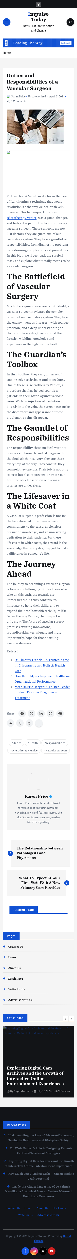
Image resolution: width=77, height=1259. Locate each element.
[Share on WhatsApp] (50, 713)
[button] (66, 1019)
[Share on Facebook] (22, 713)
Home (7, 53)
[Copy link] (39, 723)
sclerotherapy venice (25, 750)
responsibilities (55, 743)
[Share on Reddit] (10, 723)
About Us (14, 968)
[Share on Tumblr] (20, 723)
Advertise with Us (20, 1000)
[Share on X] (31, 713)
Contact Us (15, 946)
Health (34, 743)
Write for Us (16, 989)
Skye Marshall (22, 1091)
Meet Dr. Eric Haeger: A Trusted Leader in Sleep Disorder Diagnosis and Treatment (42, 692)
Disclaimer (15, 978)
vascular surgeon (56, 750)
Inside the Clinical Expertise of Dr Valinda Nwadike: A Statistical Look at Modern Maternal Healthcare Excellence (38, 1191)
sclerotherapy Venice (22, 217)
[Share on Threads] (29, 723)
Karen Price (18, 96)
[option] (38, 1061)
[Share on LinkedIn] (41, 713)
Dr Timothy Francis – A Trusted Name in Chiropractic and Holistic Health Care (42, 665)
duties (17, 743)
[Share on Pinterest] (60, 713)
